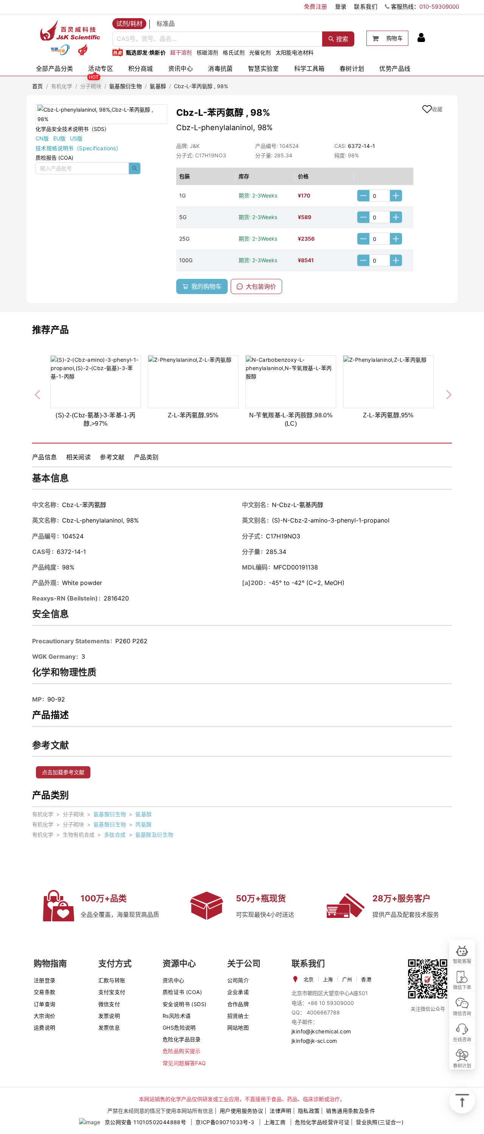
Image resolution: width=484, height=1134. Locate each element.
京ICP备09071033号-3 (224, 1122)
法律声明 (281, 1111)
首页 (37, 86)
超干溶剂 (181, 52)
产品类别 (146, 457)
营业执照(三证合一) (379, 1122)
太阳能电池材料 (295, 52)
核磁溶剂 (208, 52)
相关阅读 (78, 457)
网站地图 (238, 1027)
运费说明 (45, 1027)
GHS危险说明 (179, 1027)
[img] (60, 49)
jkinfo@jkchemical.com (321, 1031)
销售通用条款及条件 (350, 1111)
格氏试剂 (234, 52)
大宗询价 (45, 1016)
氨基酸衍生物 (125, 86)
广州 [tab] (347, 979)
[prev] (38, 393)
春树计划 (352, 68)
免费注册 (315, 6)
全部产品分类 (54, 68)
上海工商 (275, 1122)
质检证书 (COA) (182, 992)
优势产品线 (394, 68)
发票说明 (109, 1016)
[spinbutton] (379, 195)
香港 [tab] (366, 979)
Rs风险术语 (177, 1016)
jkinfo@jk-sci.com (314, 1041)
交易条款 (45, 992)
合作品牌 (238, 1004)
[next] (446, 393)
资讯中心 (180, 68)
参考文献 (112, 457)
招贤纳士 (238, 1016)
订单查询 (45, 1004)
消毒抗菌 (220, 68)
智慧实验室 (263, 68)
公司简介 (238, 980)
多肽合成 (115, 834)
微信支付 (109, 1004)
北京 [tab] (309, 979)
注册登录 (45, 980)
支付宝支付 (112, 992)
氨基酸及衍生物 (154, 834)
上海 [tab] (328, 979)
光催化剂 (260, 52)
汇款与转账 (112, 980)
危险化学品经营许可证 (322, 1122)
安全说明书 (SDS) (184, 1004)
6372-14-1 (361, 146)
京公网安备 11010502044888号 (145, 1122)
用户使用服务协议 (241, 1111)
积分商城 (140, 68)
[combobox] (217, 39)
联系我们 (365, 6)
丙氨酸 (143, 824)
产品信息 (44, 457)
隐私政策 (309, 1111)
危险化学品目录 (182, 1039)
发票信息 (109, 1027)
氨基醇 (158, 86)
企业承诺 (238, 992)
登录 (341, 6)
